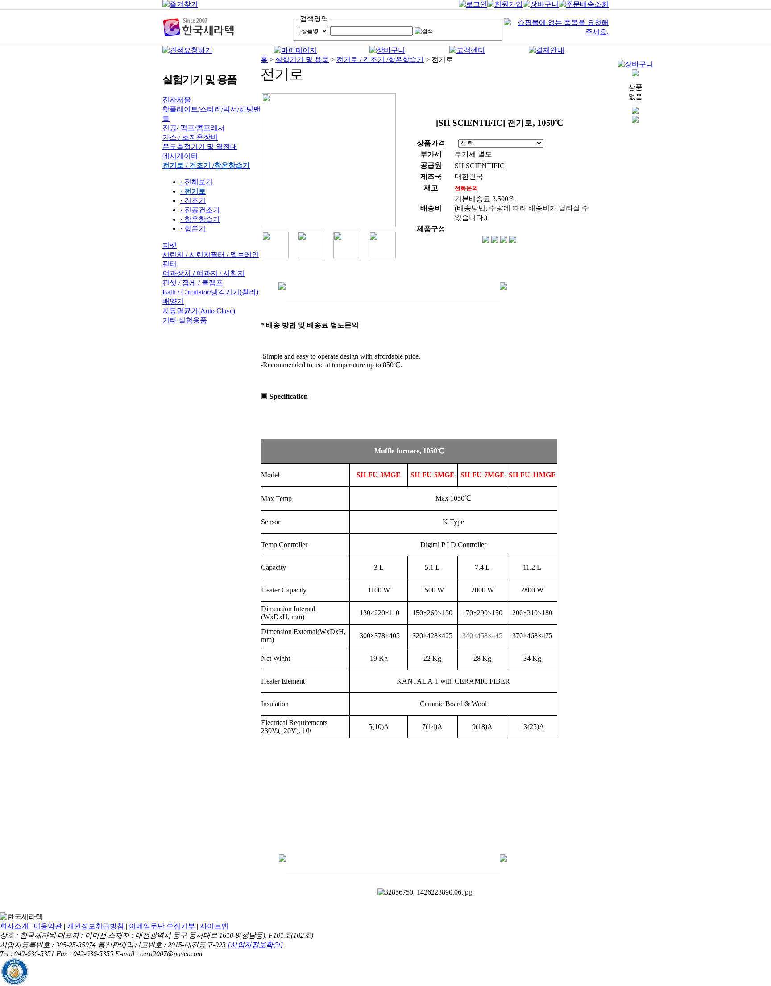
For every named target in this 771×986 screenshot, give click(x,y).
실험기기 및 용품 (302, 59)
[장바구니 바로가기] (635, 64)
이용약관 (47, 926)
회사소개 (14, 926)
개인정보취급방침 (95, 926)
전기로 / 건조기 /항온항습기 (380, 59)
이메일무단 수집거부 (162, 926)
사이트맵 (214, 926)
